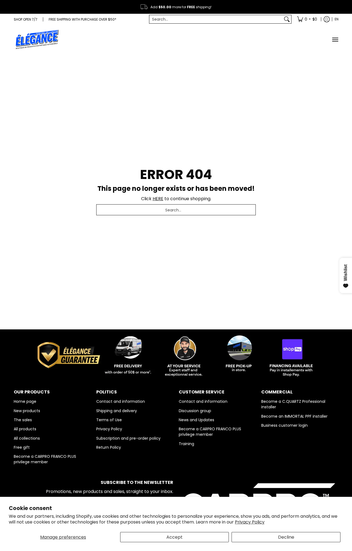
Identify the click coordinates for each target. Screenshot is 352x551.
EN (337, 19)
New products (27, 411)
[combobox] (215, 19)
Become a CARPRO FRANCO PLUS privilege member (45, 459)
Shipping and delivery (116, 411)
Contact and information (120, 401)
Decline (286, 537)
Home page (25, 401)
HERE (158, 198)
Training (186, 444)
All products (25, 429)
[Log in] (326, 19)
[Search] (286, 19)
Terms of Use (109, 420)
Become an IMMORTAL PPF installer (294, 416)
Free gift (22, 447)
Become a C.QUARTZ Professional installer (293, 404)
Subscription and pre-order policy (128, 438)
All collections (27, 438)
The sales (23, 420)
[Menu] (335, 39)
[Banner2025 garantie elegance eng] (176, 354)
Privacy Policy (250, 522)
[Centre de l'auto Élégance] (37, 39)
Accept (174, 537)
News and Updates (196, 420)
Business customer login (284, 425)
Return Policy (108, 447)
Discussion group (195, 411)
